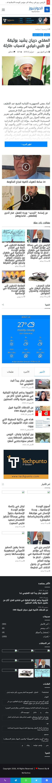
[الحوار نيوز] (39, 9)
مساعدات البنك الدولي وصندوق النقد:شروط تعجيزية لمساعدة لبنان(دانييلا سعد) (28, 729)
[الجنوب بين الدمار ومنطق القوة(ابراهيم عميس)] (9, 663)
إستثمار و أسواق (42, 632)
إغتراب (45, 636)
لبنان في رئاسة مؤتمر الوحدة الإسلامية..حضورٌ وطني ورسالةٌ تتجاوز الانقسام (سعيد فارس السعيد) (14, 514)
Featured (45, 692)
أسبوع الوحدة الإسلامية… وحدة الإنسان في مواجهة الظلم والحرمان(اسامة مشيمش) (38, 513)
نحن (47, 745)
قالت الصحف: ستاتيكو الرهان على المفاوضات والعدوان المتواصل (39, 289)
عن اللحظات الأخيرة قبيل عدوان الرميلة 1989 (20, 409)
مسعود (46, 734)
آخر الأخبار (44, 624)
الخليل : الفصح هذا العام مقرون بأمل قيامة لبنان (22, 692)
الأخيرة (26, 372)
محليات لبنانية (38, 35)
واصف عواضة (37, 745)
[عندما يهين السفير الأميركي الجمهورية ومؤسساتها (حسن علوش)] (13, 537)
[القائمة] (3, 11)
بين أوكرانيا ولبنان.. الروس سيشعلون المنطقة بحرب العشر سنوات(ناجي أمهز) (20, 437)
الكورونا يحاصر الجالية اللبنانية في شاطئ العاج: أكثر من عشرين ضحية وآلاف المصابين (18, 396)
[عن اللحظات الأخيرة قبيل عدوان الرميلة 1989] (42, 411)
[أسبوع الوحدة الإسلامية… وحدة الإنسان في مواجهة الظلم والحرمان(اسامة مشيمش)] (38, 497)
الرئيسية (45, 29)
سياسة (37, 29)
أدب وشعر (44, 628)
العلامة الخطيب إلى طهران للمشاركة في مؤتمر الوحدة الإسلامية (14, 289)
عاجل (35, 712)
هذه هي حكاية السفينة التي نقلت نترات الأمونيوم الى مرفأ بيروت (17, 422)
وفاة (28, 745)
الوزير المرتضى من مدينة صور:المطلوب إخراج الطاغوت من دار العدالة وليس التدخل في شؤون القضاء (28, 702)
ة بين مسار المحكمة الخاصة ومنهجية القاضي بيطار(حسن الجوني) (27, 708)
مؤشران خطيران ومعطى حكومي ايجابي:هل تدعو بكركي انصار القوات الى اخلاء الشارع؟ (28, 718)
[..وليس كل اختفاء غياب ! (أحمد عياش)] (9, 673)
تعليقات (10, 372)
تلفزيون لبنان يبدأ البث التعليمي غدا (21, 382)
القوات (46, 697)
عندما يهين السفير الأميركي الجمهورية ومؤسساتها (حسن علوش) (14, 552)
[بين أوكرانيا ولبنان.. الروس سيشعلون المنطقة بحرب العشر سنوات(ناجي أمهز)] (42, 438)
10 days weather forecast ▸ (26, 361)
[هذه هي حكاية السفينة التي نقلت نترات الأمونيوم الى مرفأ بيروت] (42, 423)
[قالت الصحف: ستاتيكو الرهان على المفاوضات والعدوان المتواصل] (38, 276)
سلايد (47, 712)
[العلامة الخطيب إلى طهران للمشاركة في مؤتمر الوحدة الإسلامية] (13, 276)
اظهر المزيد (26, 144)
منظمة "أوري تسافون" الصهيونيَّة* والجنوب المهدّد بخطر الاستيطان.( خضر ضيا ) (26, 740)
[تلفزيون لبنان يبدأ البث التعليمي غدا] (42, 384)
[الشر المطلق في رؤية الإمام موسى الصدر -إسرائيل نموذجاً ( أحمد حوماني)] (42, 653)
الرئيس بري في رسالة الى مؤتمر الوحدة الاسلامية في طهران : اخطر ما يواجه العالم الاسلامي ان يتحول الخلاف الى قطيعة (38, 251)
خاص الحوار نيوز (42, 52)
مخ (48, 723)
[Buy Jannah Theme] (26, 21)
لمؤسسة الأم (25, 712)
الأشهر (42, 372)
